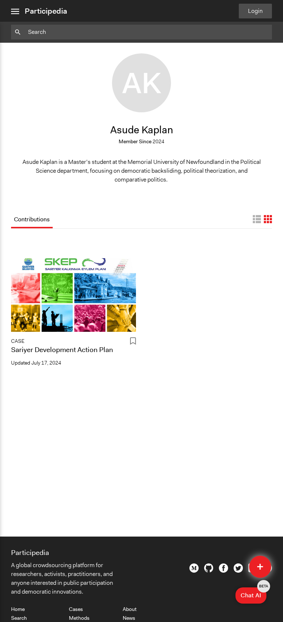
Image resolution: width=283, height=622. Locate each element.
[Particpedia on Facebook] (223, 570)
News (129, 618)
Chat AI (253, 593)
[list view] (257, 219)
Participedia (46, 11)
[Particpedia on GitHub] (208, 570)
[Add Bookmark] (133, 342)
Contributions (32, 219)
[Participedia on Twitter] (238, 570)
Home (18, 609)
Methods (79, 618)
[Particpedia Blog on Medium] (194, 570)
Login (255, 11)
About (130, 609)
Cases (76, 609)
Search (19, 618)
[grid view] (268, 219)
